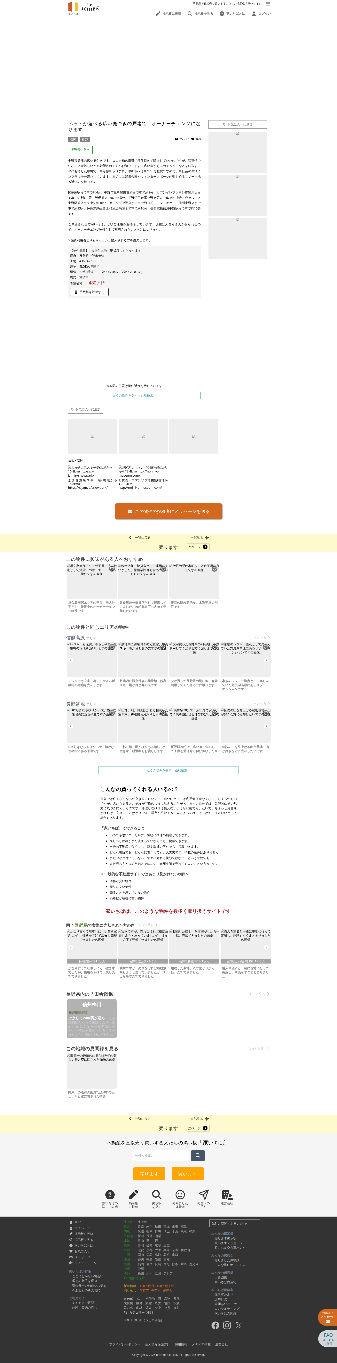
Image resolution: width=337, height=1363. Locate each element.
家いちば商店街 (225, 1282)
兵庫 (166, 1250)
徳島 (149, 1259)
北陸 (127, 1240)
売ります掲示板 (225, 1238)
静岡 (141, 1245)
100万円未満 (165, 1286)
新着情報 (130, 1286)
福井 (158, 1240)
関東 (127, 1231)
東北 (127, 1226)
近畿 (127, 1250)
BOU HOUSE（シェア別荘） (144, 1320)
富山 (141, 1240)
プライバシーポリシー (124, 1344)
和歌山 (185, 1250)
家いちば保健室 (222, 1290)
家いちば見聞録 (225, 1313)
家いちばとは (83, 1245)
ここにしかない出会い (87, 1276)
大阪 (158, 1250)
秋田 (158, 1226)
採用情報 (181, 1344)
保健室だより (224, 1294)
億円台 (167, 1290)
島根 (166, 1254)
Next (266, 660)
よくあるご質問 (83, 1303)
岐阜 (158, 1245)
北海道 (128, 1222)
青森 (141, 1226)
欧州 (158, 1273)
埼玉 (166, 1231)
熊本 (175, 1264)
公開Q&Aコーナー (227, 1304)
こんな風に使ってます (230, 1265)
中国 (127, 1254)
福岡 (141, 1264)
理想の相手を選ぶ (84, 1281)
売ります (149, 1173)
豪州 (141, 1273)
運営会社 (221, 1344)
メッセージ (82, 1257)
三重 (166, 1245)
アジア (168, 1273)
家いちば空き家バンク (230, 1247)
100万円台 (147, 1286)
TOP (77, 1222)
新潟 (141, 1236)
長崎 (158, 1264)
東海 (127, 1245)
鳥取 (158, 1254)
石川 (149, 1240)
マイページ (82, 1228)
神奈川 (194, 1231)
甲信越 (128, 1236)
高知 (166, 1259)
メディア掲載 (201, 1344)
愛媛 (158, 1259)
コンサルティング (227, 1308)
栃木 (149, 1231)
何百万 (144, 1290)
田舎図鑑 (221, 1277)
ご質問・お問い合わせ (233, 1223)
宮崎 (184, 1264)
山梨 (158, 1236)
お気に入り (82, 1251)
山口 (175, 1254)
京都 (149, 1250)
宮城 (166, 1226)
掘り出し (130, 1290)
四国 (127, 1259)
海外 (127, 1273)
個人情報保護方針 (157, 1344)
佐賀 (149, 1264)
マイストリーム (85, 1263)
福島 (184, 1226)
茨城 (141, 1231)
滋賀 (141, 1250)
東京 (184, 1231)
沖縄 (127, 1269)
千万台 (156, 1290)
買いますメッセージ (229, 1243)
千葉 (175, 1231)
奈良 (175, 1250)
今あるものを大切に (86, 1290)
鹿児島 (194, 1264)
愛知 (149, 1245)
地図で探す (136, 1278)
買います (187, 1173)
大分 (166, 1264)
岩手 (149, 1226)
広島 (149, 1254)
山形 (175, 1226)
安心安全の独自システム (89, 1285)
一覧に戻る (143, 537)
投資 (85, 139)
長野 (149, 1236)
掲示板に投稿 (83, 1234)
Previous (70, 660)
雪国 (73, 139)
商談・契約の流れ (84, 1307)
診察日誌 (221, 1299)
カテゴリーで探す (141, 1312)
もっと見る (258, 638)
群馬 (158, 1231)
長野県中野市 (80, 150)
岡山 (141, 1254)
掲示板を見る (83, 1239)
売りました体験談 (227, 1260)
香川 (141, 1259)
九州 (127, 1264)
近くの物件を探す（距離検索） (134, 395)
